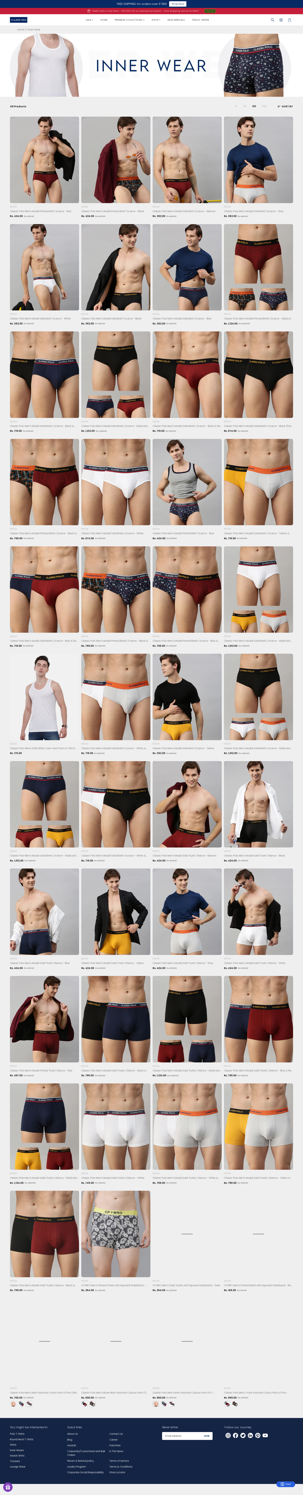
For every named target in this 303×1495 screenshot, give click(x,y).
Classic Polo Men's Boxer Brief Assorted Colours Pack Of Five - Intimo (113, 1393)
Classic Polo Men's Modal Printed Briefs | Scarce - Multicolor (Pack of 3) (258, 319)
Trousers (15, 1461)
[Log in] (281, 19)
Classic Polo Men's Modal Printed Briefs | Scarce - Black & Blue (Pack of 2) (114, 641)
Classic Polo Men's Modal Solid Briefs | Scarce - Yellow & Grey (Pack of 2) (256, 533)
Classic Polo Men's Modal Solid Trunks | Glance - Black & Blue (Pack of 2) (113, 1071)
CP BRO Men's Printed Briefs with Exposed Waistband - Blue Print (258, 1285)
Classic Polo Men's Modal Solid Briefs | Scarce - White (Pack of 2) (112, 533)
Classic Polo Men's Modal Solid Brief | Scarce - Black (111, 318)
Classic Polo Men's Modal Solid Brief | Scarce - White (40, 318)
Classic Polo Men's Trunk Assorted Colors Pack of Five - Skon (256, 1393)
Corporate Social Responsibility (85, 1472)
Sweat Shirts (17, 1455)
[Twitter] (242, 1435)
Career (113, 1439)
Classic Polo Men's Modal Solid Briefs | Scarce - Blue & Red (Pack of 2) (44, 641)
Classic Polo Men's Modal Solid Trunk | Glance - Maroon (184, 855)
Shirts (13, 1444)
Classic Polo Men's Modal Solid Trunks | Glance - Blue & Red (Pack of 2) (258, 1071)
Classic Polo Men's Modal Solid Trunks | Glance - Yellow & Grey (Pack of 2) (257, 1178)
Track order (200, 19)
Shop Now (210, 11)
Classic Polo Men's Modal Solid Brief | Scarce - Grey (253, 211)
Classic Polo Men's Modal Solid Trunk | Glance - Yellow (112, 963)
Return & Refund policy (80, 1460)
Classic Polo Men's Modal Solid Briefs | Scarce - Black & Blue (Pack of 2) (42, 426)
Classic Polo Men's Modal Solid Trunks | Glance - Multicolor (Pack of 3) (186, 1071)
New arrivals (176, 19)
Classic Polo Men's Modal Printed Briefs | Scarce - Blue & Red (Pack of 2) (185, 641)
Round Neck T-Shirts (21, 1439)
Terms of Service (119, 1460)
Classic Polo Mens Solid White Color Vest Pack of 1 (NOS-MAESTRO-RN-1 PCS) (43, 748)
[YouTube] (265, 1435)
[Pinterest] (257, 1435)
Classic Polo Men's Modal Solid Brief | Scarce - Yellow (183, 748)
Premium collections (129, 19)
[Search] (272, 19)
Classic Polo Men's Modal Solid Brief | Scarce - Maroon (184, 211)
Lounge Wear (17, 1466)
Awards (71, 1445)
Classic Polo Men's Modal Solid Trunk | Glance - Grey (183, 963)
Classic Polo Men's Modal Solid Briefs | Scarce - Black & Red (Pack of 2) (187, 426)
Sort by (287, 106)
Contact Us (116, 1434)
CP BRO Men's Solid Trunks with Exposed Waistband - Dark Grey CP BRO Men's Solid (186, 1285)
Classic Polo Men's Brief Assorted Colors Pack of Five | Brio (43, 1392)
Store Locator (117, 1472)
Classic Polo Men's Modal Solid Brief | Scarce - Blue (182, 318)
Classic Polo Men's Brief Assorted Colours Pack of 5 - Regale (183, 1393)
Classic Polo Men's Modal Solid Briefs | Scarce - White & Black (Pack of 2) (113, 856)
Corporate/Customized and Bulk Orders (86, 1453)
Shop (155, 19)
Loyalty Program (76, 1466)
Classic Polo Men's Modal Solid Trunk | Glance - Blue (40, 963)
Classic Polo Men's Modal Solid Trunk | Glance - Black (254, 855)
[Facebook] (235, 1435)
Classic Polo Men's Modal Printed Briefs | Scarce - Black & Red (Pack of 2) (43, 533)
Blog (69, 1439)
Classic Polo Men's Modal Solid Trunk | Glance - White (255, 963)
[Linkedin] (250, 1435)
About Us (72, 1434)
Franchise (115, 1445)
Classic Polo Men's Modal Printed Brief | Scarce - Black (112, 211)
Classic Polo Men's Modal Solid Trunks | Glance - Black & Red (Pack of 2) (42, 1285)
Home (104, 19)
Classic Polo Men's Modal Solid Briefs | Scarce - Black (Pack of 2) (258, 426)
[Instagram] (228, 1435)
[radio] (13, 1404)
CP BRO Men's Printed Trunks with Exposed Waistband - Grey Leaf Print (113, 1285)
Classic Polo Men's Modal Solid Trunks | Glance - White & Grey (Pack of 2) (185, 1178)
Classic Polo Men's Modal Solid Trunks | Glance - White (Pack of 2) (112, 1178)
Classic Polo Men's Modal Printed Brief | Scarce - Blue (183, 533)
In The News (116, 1451)
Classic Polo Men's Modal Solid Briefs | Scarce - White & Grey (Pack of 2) (113, 748)
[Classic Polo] (18, 19)
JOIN (206, 1435)
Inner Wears (17, 1450)
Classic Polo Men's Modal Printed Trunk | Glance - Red (41, 1070)
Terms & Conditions (120, 1466)
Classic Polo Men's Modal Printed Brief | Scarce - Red (40, 211)
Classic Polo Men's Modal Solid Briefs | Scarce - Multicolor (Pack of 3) (114, 426)
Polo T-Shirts (17, 1434)
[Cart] (289, 19)
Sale (89, 19)
